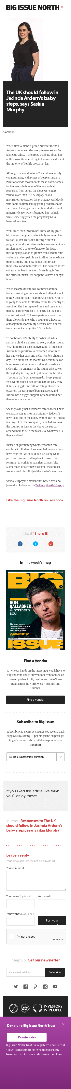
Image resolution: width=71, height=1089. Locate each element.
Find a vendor (35, 699)
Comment (9, 131)
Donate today (27, 1037)
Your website (20, 913)
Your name (18, 896)
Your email (44, 896)
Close (63, 1024)
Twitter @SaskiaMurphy (50, 485)
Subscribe (55, 972)
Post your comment (52, 922)
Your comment (15, 868)
